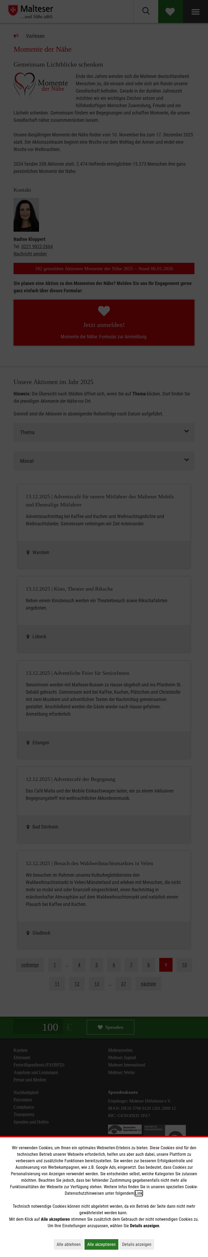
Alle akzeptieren (102, 1244)
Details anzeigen (138, 1244)
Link (138, 1193)
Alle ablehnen (70, 1244)
